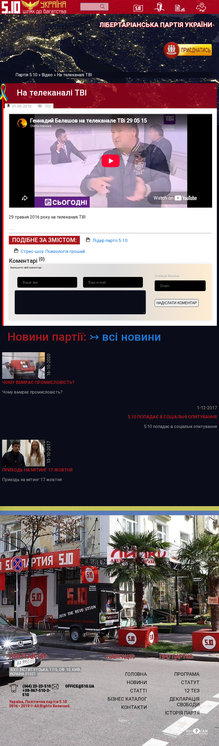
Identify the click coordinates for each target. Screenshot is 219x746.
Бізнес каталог (127, 699)
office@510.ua (79, 686)
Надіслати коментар (177, 303)
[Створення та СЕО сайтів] (197, 731)
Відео (47, 74)
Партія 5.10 (26, 74)
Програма (187, 674)
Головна (136, 674)
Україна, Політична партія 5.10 (38, 702)
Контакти (134, 707)
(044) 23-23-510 (36, 686)
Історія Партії (182, 713)
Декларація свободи (184, 701)
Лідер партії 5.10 (110, 240)
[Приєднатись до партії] (187, 50)
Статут (190, 682)
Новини (137, 682)
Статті (138, 690)
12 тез (192, 690)
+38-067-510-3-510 (36, 692)
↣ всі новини (125, 337)
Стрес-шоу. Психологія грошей (53, 251)
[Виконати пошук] (102, 6)
